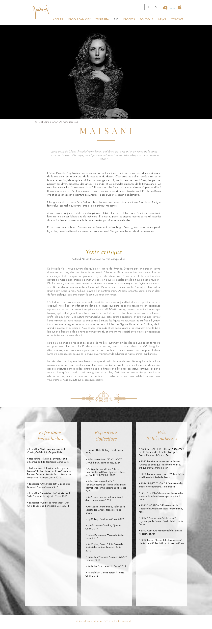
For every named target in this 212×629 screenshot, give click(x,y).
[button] (180, 7)
